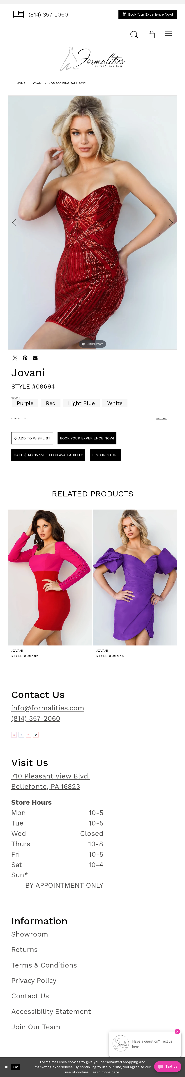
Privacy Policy (33, 980)
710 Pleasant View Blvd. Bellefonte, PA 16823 (50, 781)
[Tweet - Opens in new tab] (15, 358)
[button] (151, 34)
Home (20, 83)
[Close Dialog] (6, 1067)
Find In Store (105, 455)
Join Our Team (35, 1027)
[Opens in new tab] (14, 735)
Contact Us (30, 996)
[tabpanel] (92, 222)
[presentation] (50, 577)
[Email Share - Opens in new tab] (35, 358)
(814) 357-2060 (35, 718)
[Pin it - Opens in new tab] (25, 358)
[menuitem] (41, 14)
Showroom (29, 934)
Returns (24, 950)
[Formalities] (92, 58)
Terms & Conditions (44, 965)
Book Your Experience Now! (87, 438)
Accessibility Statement (51, 1011)
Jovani (37, 83)
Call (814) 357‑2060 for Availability (48, 455)
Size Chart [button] (161, 418)
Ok (15, 1067)
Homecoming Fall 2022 (67, 83)
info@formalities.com (47, 708)
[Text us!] (167, 1067)
